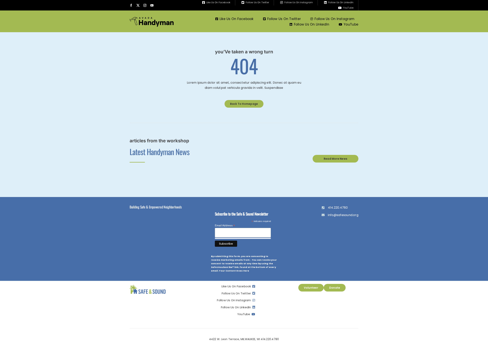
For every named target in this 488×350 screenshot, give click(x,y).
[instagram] (144, 5)
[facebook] (131, 5)
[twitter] (138, 5)
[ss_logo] (148, 285)
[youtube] (151, 5)
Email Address (225, 225)
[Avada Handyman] (152, 18)
